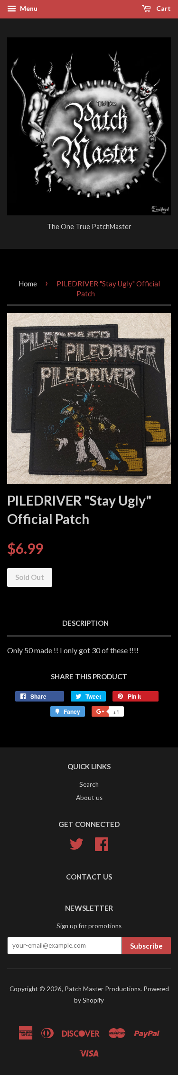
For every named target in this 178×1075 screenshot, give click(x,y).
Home (28, 283)
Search (89, 784)
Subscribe (146, 946)
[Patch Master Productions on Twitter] (76, 843)
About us (89, 797)
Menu (28, 8)
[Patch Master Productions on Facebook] (101, 843)
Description (85, 623)
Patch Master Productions (103, 989)
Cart (163, 8)
